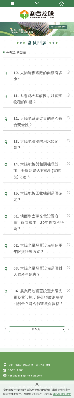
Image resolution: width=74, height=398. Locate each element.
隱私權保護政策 (62, 393)
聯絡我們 (37, 3)
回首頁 (61, 3)
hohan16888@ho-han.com (25, 375)
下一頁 (68, 329)
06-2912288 (16, 370)
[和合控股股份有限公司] (37, 14)
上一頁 (5, 329)
